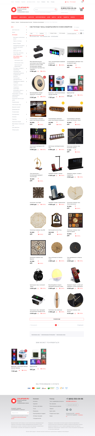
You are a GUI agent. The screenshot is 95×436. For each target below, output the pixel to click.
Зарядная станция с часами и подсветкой (74, 174)
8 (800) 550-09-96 (68, 8)
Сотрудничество (37, 418)
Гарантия (23, 2)
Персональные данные (55, 406)
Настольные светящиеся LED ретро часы (37, 146)
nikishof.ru (77, 413)
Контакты (17, 2)
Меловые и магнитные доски (19, 38)
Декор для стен (17, 50)
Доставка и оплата (31, 2)
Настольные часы (18, 62)
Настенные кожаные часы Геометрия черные (73, 146)
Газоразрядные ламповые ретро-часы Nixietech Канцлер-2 (56, 119)
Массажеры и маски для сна (18, 124)
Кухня (13, 32)
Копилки (14, 116)
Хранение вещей (16, 121)
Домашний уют (16, 109)
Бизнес (73, 17)
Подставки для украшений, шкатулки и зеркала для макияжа (18, 74)
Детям (59, 17)
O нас (12, 2)
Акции (38, 2)
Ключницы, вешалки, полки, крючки (18, 53)
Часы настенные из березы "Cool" (55, 258)
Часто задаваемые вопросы (57, 401)
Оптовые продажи (37, 416)
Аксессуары (23, 17)
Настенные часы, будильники (17, 57)
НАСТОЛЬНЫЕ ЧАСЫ (45, 36)
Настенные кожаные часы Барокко (36, 258)
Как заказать (53, 403)
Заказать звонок (64, 12)
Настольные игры (16, 104)
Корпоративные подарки (39, 413)
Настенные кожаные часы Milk (37, 230)
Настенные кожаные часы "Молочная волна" (73, 203)
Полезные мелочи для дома (18, 99)
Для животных (15, 127)
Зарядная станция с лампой (55, 173)
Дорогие (31, 17)
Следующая (80, 325)
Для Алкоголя (15, 29)
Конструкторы (15, 114)
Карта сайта (52, 411)
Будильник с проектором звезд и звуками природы (56, 93)
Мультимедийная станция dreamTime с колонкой (36, 93)
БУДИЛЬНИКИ (54, 36)
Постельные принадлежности (17, 78)
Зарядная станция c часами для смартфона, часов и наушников (75, 285)
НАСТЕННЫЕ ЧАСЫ (34, 36)
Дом (48, 17)
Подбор (15, 17)
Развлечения (15, 102)
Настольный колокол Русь (55, 230)
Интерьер (14, 34)
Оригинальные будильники (18, 65)
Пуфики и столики (17, 85)
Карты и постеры (17, 41)
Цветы (54, 17)
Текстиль (14, 119)
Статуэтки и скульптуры (16, 87)
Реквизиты (35, 411)
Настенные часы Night (35, 202)
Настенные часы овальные (55, 310)
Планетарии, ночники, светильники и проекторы (17, 95)
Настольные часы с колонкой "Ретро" (37, 285)
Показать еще (56, 319)
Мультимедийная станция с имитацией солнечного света (55, 285)
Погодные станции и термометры (18, 69)
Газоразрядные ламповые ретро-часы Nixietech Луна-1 (74, 119)
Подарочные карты (54, 413)
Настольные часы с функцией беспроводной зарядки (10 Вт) (37, 310)
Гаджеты (66, 17)
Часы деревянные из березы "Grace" (74, 258)
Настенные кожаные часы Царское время (73, 230)
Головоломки (15, 112)
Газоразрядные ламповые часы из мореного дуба (75, 62)
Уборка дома (15, 129)
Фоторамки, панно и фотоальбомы (18, 91)
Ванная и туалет (16, 107)
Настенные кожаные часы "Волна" (73, 310)
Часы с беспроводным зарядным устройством (56, 62)
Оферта (51, 408)
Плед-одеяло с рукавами (45, 12)
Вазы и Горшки (17, 43)
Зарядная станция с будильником (56, 202)
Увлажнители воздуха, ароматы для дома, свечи (18, 47)
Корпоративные (40, 17)
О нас (34, 408)
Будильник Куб (70, 92)
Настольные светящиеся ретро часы (56, 146)
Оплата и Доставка (37, 406)
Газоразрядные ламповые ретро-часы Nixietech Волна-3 (37, 119)
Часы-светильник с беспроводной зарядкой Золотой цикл (36, 175)
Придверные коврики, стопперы (18, 82)
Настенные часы (18, 60)
